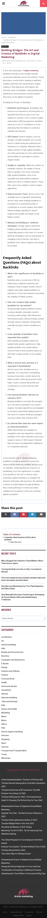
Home (5, 912)
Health (4, 682)
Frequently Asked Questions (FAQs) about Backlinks (20, 538)
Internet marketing (9, 698)
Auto (3, 648)
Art (2, 641)
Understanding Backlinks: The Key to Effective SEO (22, 780)
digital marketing (31, 70)
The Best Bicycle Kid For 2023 (13, 850)
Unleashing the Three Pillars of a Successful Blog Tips (23, 873)
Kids (3, 705)
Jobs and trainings (9, 701)
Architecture (6, 637)
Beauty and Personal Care (12, 652)
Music (4, 720)
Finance (4, 675)
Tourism (4, 747)
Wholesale (5, 758)
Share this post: (16, 542)
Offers (4, 724)
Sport (3, 743)
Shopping (5, 739)
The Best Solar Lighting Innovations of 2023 (19, 820)
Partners (39, 912)
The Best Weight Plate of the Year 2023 (17, 823)
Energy (4, 667)
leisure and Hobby (9, 709)
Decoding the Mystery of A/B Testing (16, 827)
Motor (4, 716)
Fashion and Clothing (10, 671)
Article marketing (8, 645)
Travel (4, 754)
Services (5, 735)
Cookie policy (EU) (16, 912)
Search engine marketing (12, 732)
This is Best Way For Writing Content (16, 854)
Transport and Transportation (14, 751)
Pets (3, 728)
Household (6, 690)
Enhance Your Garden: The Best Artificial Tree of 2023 (23, 847)
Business (5, 46)
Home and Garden (9, 686)
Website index (18, 915)
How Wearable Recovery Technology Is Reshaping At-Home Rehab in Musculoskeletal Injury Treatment (22, 597)
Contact (29, 915)
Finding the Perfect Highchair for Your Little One (20, 866)
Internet (4, 694)
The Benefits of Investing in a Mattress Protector (21, 870)
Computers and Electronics (13, 660)
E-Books (5, 664)
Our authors (29, 912)
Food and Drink (7, 679)
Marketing (5, 713)
